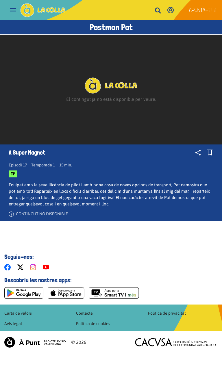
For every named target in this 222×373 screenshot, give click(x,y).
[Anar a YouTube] (47, 267)
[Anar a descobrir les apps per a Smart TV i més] (114, 293)
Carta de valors (18, 313)
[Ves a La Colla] (43, 10)
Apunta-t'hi (202, 10)
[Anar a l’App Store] (66, 293)
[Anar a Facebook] (8, 267)
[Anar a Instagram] (34, 267)
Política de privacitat (167, 313)
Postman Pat (111, 27)
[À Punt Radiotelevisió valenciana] (35, 342)
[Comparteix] (198, 152)
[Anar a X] (21, 267)
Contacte (84, 313)
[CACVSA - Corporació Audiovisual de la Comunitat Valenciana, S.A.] (176, 342)
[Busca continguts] (157, 11)
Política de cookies (93, 323)
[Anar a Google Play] (23, 293)
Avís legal (13, 323)
